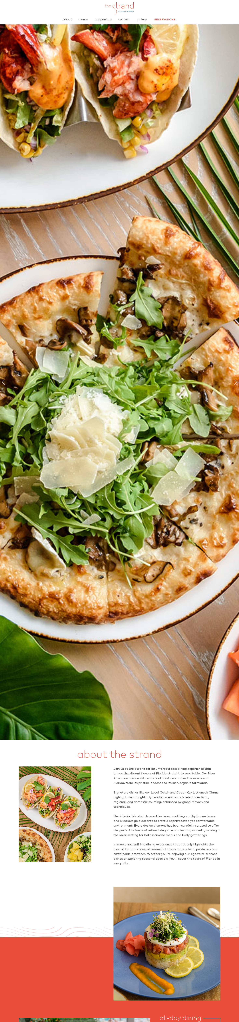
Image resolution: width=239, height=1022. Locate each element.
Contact (124, 19)
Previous (4, 382)
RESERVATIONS (164, 19)
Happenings (103, 19)
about (67, 19)
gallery (142, 19)
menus (83, 19)
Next (234, 382)
